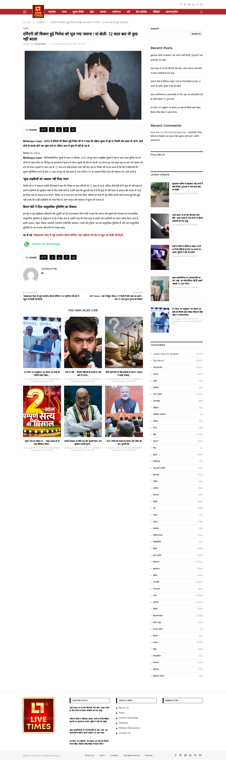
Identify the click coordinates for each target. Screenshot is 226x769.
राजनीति (178, 582)
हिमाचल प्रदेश (178, 676)
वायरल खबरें (178, 629)
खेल (92, 12)
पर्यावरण (178, 528)
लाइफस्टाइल (178, 615)
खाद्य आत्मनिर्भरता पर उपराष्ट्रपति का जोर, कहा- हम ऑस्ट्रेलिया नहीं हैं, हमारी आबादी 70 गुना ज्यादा (187, 280)
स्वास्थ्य (178, 662)
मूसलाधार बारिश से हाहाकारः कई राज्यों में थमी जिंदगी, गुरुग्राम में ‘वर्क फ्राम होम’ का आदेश (187, 186)
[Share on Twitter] (59, 129)
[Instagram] (189, 4)
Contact (114, 755)
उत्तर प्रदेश (178, 394)
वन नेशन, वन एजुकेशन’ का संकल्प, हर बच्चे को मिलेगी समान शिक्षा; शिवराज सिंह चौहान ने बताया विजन (187, 311)
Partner (149, 755)
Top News (178, 360)
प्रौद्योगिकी (178, 541)
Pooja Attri (40, 43)
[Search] (201, 11)
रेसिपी (178, 608)
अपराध (178, 374)
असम (178, 380)
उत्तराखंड (178, 401)
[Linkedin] (193, 4)
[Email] (201, 4)
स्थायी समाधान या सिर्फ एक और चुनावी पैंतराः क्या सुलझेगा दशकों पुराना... (83, 443)
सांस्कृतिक (178, 655)
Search (155, 28)
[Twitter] (185, 4)
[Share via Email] (73, 129)
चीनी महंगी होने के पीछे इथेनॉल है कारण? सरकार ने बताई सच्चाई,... (124, 374)
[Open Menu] (24, 12)
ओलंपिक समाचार (178, 414)
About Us (89, 755)
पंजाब (178, 515)
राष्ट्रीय (52, 12)
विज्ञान (178, 635)
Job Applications (131, 755)
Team (102, 755)
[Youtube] (197, 4)
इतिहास (178, 387)
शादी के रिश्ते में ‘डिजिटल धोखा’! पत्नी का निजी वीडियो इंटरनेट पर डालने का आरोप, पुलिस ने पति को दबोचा (186, 249)
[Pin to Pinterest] (66, 129)
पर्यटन (178, 521)
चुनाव (178, 454)
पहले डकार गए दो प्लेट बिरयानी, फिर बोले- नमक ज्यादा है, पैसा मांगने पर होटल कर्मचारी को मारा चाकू (187, 218)
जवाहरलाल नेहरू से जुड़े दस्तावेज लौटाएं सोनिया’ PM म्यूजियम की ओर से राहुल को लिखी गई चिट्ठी (78, 235)
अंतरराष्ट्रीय (172, 12)
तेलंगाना (178, 494)
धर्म (128, 12)
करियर (178, 421)
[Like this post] (45, 129)
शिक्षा (178, 649)
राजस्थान (178, 588)
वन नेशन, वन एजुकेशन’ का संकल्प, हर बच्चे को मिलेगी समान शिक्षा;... (42, 374)
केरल (178, 427)
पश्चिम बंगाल (178, 535)
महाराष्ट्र (178, 568)
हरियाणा (178, 669)
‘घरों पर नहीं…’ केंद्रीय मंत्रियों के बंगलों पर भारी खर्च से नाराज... (83, 374)
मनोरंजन (116, 12)
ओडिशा (178, 407)
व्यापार (103, 12)
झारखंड (178, 474)
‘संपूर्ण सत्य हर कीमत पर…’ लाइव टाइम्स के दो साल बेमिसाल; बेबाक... (41, 443)
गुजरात (178, 441)
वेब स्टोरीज (141, 12)
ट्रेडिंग (178, 488)
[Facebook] (181, 4)
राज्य (64, 12)
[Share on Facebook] (52, 129)
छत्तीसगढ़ (178, 461)
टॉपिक (178, 481)
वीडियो (156, 12)
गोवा (178, 447)
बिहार (178, 548)
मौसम (178, 575)
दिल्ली (178, 501)
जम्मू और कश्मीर (178, 468)
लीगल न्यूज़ (178, 622)
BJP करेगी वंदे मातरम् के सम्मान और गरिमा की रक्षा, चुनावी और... (124, 443)
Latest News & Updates (178, 354)
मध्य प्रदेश (178, 555)
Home (27, 22)
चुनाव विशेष (78, 12)
